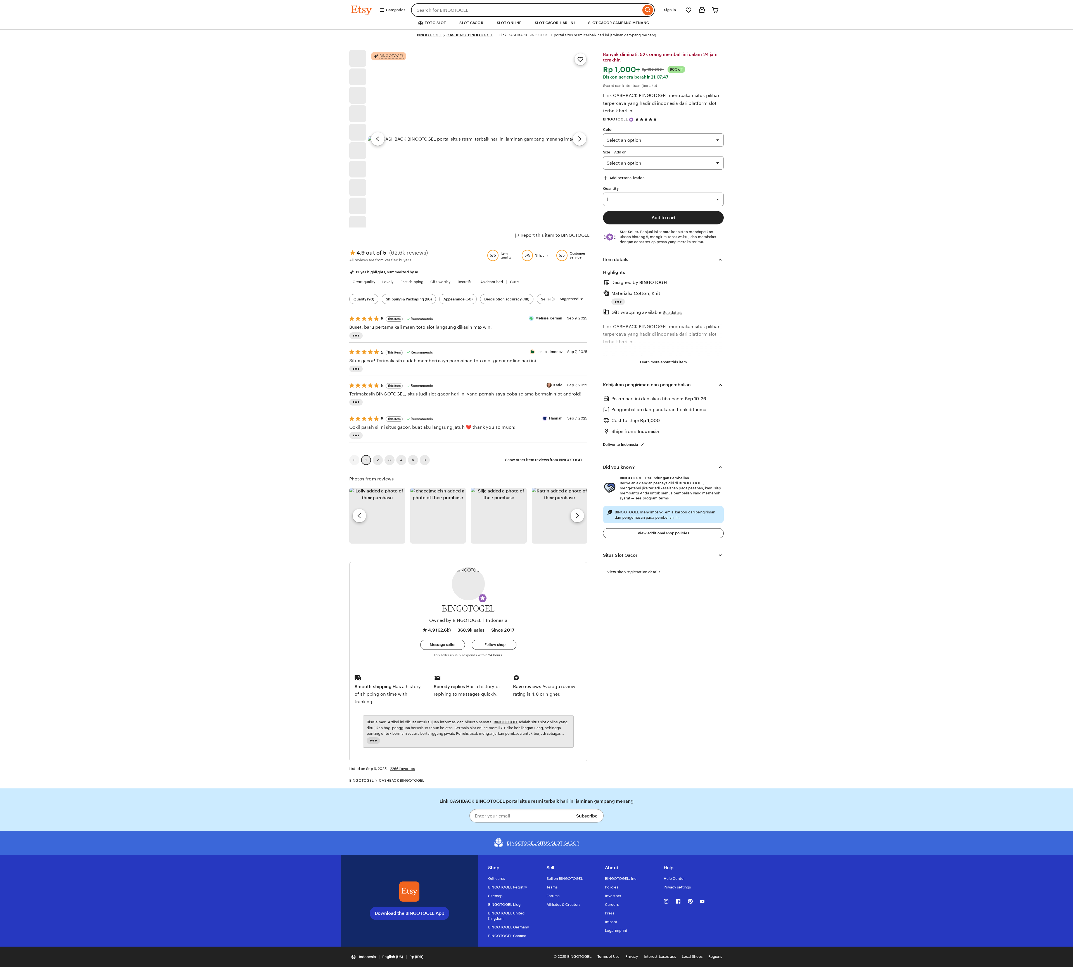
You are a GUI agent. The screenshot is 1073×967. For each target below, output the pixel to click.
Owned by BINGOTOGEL (455, 620)
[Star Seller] (631, 119)
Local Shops (692, 956)
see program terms (652, 498)
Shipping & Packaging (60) (409, 299)
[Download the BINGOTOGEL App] (409, 891)
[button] (483, 598)
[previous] (359, 515)
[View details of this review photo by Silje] (499, 516)
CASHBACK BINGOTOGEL (469, 35)
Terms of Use (608, 956)
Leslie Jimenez (549, 352)
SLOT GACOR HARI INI (555, 23)
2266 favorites (402, 769)
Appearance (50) (458, 299)
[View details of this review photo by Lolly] (377, 516)
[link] (354, 460)
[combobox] (526, 10)
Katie (558, 385)
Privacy (631, 956)
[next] (577, 515)
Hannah (556, 418)
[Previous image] (377, 139)
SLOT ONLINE (509, 23)
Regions (715, 956)
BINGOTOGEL (429, 35)
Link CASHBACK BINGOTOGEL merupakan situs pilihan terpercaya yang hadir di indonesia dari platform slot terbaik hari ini (662, 103)
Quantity (611, 188)
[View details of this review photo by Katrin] (560, 516)
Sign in (670, 10)
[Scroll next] (554, 299)
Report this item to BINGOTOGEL (555, 235)
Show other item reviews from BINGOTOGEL (544, 460)
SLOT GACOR (471, 23)
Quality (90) (363, 299)
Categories (395, 10)
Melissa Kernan (548, 318)
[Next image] (579, 139)
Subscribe (586, 816)
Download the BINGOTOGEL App (409, 913)
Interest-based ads (660, 956)
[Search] (648, 10)
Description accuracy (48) (506, 299)
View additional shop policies (663, 533)
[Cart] (715, 10)
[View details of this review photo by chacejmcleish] (438, 516)
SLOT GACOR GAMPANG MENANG (618, 23)
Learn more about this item (663, 362)
